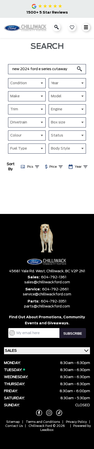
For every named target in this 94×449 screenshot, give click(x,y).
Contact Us (14, 425)
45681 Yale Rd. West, (27, 271)
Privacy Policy (76, 421)
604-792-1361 (53, 277)
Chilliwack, (55, 271)
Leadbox (47, 429)
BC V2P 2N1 (75, 271)
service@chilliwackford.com (47, 294)
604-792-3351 (53, 301)
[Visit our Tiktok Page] (57, 413)
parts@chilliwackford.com (47, 306)
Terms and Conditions (43, 421)
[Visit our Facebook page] (37, 413)
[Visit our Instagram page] (47, 413)
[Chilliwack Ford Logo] (25, 28)
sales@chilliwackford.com (47, 282)
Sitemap (13, 421)
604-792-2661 (55, 289)
